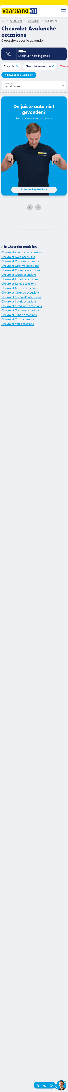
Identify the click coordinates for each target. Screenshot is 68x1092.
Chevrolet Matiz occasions (18, 288)
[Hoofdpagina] (3, 21)
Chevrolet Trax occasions (17, 319)
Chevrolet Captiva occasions (20, 266)
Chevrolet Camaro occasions (20, 261)
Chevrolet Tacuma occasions (20, 310)
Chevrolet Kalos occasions (18, 284)
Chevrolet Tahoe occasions (19, 315)
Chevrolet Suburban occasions (21, 306)
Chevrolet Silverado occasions (21, 297)
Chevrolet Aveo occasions (18, 257)
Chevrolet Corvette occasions (20, 270)
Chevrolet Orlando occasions (20, 292)
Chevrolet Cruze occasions (18, 275)
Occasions (16, 21)
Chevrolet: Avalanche (38, 66)
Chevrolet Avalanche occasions (22, 252)
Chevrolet (33, 21)
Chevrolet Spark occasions (18, 301)
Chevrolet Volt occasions (17, 324)
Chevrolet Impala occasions (19, 279)
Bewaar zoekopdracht (20, 75)
